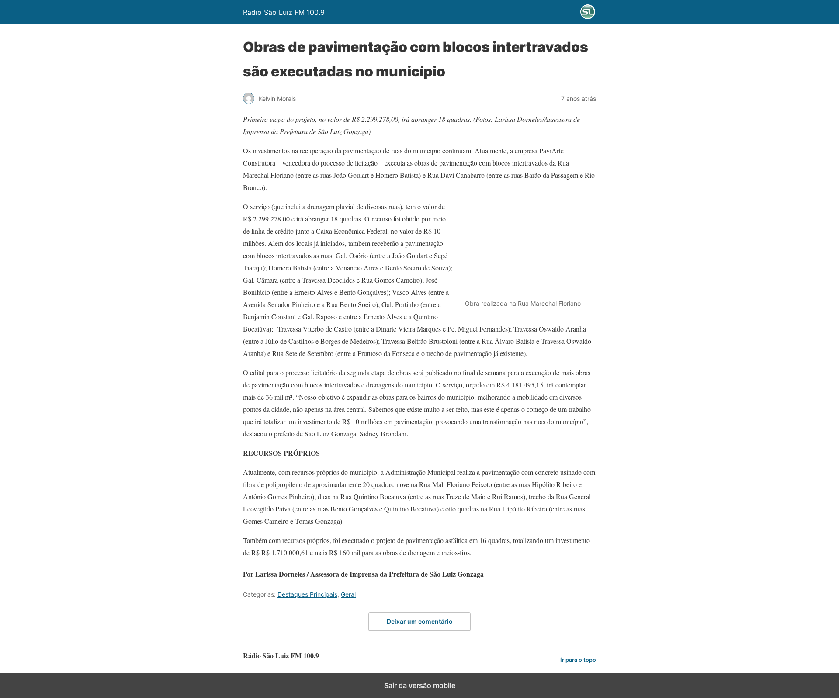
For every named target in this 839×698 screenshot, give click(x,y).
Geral (348, 594)
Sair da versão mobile (419, 685)
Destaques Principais (307, 594)
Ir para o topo (578, 660)
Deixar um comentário (420, 621)
